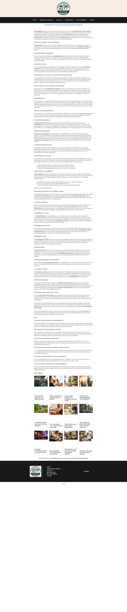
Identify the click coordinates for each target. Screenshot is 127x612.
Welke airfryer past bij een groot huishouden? (70, 425)
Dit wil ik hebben (81, 20)
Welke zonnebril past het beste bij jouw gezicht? (56, 397)
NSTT (34, 20)
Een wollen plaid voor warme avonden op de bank (56, 425)
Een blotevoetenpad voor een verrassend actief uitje (40, 424)
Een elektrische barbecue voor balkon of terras (39, 397)
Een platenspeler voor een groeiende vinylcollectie (55, 452)
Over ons (59, 20)
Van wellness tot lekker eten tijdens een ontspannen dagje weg (85, 425)
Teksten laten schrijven (46, 20)
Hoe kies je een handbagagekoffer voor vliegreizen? (85, 397)
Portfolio (86, 471)
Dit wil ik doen (69, 20)
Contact (92, 20)
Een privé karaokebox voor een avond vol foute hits (41, 450)
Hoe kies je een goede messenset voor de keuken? (86, 452)
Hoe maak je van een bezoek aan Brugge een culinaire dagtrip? (71, 451)
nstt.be (63, 483)
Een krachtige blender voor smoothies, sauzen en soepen (71, 398)
